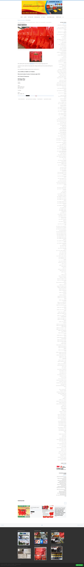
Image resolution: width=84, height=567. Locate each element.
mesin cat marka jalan (61, 278)
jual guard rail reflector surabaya (62, 133)
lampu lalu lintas (62, 265)
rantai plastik (63, 413)
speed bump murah (62, 440)
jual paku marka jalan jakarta (61, 174)
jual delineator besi (62, 118)
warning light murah (62, 457)
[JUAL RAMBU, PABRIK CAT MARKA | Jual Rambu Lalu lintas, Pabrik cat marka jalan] (42, 7)
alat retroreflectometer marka (62, 32)
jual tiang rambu (62, 251)
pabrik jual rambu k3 (62, 312)
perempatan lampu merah (61, 382)
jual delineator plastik (61, 119)
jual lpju (64, 158)
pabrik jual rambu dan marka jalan (24, 49)
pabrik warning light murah (62, 362)
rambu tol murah (62, 411)
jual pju (64, 186)
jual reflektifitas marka (61, 227)
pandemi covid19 (63, 376)
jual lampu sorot (62, 157)
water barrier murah (62, 459)
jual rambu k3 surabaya (61, 196)
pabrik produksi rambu (61, 339)
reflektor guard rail (62, 417)
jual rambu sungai (62, 209)
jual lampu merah (62, 147)
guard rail (64, 65)
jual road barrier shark (61, 234)
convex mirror (63, 53)
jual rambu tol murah (62, 214)
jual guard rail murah (61, 123)
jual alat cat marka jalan (62, 93)
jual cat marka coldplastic (63, 100)
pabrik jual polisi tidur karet (61, 310)
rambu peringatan (62, 402)
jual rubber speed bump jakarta (61, 239)
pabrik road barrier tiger (62, 350)
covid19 (64, 56)
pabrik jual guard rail (61, 302)
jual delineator (63, 117)
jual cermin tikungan (62, 107)
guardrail (64, 68)
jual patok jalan (63, 179)
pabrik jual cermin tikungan (62, 300)
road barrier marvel (62, 421)
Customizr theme (14, 565)
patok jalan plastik (62, 378)
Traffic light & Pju (62, 451)
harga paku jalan (62, 80)
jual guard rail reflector (63, 126)
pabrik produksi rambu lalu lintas (61, 342)
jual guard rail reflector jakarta (62, 128)
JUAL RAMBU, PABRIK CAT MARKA (8, 564)
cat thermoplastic (62, 44)
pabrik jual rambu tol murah (61, 320)
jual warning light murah (62, 259)
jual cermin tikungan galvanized (62, 109)
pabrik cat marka (62, 284)
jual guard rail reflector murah (62, 130)
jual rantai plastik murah (62, 222)
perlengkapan (63, 384)
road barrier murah (62, 422)
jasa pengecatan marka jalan (61, 91)
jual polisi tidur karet (61, 187)
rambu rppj (64, 405)
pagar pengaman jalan (61, 365)
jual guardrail (63, 134)
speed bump (64, 436)
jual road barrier (23, 20)
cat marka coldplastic (61, 39)
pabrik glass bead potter (62, 293)
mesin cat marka (63, 277)
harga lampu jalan (62, 73)
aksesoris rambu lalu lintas (62, 26)
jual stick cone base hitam (62, 249)
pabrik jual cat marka (61, 296)
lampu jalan (64, 263)
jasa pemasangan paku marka (61, 89)
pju (65, 387)
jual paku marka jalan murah (61, 176)
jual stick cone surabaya (61, 250)
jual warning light (62, 257)
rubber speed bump (62, 434)
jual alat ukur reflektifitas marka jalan (62, 96)
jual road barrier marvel (61, 231)
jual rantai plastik (62, 215)
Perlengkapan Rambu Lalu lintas (61, 386)
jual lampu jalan (63, 144)
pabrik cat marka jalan (61, 286)
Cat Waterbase (63, 45)
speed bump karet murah (61, 439)
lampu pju (64, 267)
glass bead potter (62, 64)
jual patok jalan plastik (61, 182)
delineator (64, 57)
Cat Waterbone (63, 47)
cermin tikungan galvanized (63, 50)
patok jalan (63, 377)
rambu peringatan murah (61, 403)
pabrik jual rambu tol (61, 318)
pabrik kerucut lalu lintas (62, 333)
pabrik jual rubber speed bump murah (61, 326)
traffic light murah (62, 453)
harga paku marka (62, 81)
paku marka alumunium (61, 369)
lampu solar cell (62, 270)
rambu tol (64, 410)
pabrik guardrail (62, 294)
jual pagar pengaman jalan (62, 165)
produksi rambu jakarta (61, 392)
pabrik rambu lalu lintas (61, 344)
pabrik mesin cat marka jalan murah (61, 338)
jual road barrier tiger (61, 235)
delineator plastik (62, 60)
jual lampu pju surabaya (61, 156)
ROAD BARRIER (63, 419)
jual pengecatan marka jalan (61, 184)
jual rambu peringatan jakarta (61, 204)
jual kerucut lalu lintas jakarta (61, 140)
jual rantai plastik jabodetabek (62, 217)
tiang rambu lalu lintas (61, 447)
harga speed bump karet (61, 85)
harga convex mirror (62, 72)
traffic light (63, 450)
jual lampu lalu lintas (61, 146)
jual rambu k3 (63, 192)
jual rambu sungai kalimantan (62, 211)
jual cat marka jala (62, 102)
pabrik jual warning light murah (62, 331)
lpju (65, 273)
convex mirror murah (62, 55)
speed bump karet (62, 438)
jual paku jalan (63, 167)
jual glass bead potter (61, 121)
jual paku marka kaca (62, 178)
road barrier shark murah (62, 426)
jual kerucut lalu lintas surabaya (61, 143)
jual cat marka (63, 98)
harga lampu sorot (62, 76)
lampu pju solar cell (62, 269)
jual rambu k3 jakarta (61, 193)
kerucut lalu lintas (62, 262)
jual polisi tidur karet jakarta (61, 189)
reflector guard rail (62, 414)
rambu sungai (63, 406)
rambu (65, 397)
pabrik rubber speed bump (61, 352)
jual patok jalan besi (62, 181)
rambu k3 (64, 398)
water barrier (63, 458)
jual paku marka (63, 168)
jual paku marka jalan (61, 172)
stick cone (64, 442)
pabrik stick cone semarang (62, 358)
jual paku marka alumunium (63, 170)
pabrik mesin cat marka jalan (61, 336)
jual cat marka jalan (62, 103)
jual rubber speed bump (61, 237)
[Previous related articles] (63, 503)
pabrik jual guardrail (62, 303)
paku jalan (64, 366)
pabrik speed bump (62, 353)
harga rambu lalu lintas (61, 84)
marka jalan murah (62, 276)
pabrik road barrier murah (62, 348)
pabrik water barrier (62, 363)
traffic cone (63, 449)
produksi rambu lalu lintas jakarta (62, 394)
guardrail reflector (62, 69)
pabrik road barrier (62, 346)
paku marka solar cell (61, 374)
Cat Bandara (63, 36)
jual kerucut (63, 137)
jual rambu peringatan (61, 201)
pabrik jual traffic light (61, 329)
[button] (79, 565)
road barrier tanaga (62, 427)
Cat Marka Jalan (63, 40)
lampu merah (63, 266)
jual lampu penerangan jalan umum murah (61, 152)
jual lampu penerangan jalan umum (61, 149)
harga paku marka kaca (61, 82)
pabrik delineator (62, 288)
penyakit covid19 (62, 381)
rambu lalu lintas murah (61, 401)
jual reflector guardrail (61, 226)
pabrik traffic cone (62, 360)
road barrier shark (62, 423)
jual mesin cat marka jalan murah (62, 161)
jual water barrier (62, 261)
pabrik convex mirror (62, 287)
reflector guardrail (62, 415)
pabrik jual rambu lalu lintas (61, 314)
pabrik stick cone (62, 356)
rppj (65, 432)
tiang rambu (63, 446)
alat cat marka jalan (62, 27)
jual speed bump (63, 245)
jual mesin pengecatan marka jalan (61, 163)
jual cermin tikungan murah (62, 111)
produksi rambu (63, 390)
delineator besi (63, 59)
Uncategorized (63, 454)
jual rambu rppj (63, 207)
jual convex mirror (62, 113)
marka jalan (63, 274)
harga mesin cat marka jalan (61, 78)
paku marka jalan (62, 370)
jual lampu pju (63, 153)
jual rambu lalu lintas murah (61, 200)
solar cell (64, 435)
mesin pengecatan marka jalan (61, 283)
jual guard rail (63, 122)
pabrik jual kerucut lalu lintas (61, 305)
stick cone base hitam (61, 443)
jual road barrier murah (61, 233)
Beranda (19, 20)
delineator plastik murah (62, 62)
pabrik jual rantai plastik (62, 322)
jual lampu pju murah (62, 154)
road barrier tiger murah (62, 431)
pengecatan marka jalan (61, 380)
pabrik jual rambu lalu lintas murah (61, 316)
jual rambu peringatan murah (61, 206)
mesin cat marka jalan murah (61, 281)
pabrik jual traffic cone (61, 327)
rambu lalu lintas (62, 399)
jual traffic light (62, 254)
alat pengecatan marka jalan (61, 29)
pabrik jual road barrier (61, 324)
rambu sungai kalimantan (63, 408)
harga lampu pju (63, 75)
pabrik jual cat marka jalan (61, 298)
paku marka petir (62, 373)
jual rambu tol (63, 212)
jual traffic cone (62, 253)
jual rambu (64, 191)
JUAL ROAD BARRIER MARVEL (34, 507)
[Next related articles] (65, 503)
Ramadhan (64, 395)
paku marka (64, 367)
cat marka (64, 38)
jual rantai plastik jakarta (62, 220)
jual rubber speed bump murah (61, 241)
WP (5, 565)
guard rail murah (62, 66)
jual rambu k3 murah (62, 195)
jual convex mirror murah (62, 115)
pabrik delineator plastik (62, 291)
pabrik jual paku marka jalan (61, 308)
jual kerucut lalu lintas (61, 138)
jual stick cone (63, 246)
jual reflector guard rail (62, 224)
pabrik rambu (63, 343)
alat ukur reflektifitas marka (61, 35)
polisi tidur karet (62, 389)
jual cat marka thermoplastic (63, 105)
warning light (63, 455)
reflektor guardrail (62, 418)
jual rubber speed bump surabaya (61, 244)
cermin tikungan (63, 48)
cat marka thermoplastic (63, 43)
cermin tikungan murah (61, 52)
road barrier (32, 63)
